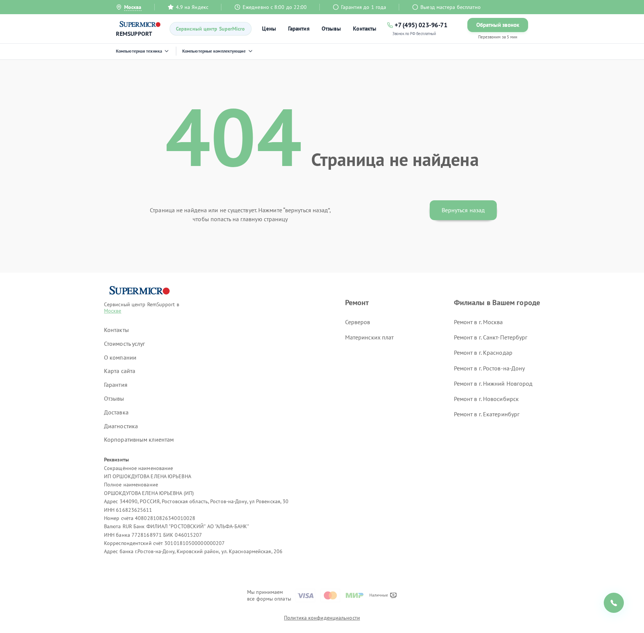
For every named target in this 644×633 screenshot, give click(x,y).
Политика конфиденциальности (322, 617)
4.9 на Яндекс (192, 7)
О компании (120, 357)
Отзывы (331, 28)
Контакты (364, 28)
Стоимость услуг (124, 343)
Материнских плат (369, 337)
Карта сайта (119, 371)
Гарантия (299, 28)
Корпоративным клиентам (139, 439)
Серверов (357, 322)
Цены (269, 28)
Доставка (116, 412)
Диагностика (121, 426)
